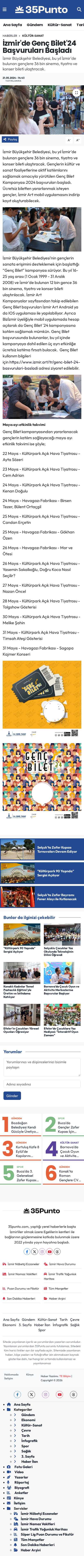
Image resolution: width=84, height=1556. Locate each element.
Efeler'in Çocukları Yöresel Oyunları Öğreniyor (21, 1030)
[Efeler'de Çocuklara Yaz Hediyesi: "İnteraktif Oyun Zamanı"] (62, 1014)
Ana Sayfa (12, 24)
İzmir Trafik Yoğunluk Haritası (60, 1276)
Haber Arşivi (57, 1298)
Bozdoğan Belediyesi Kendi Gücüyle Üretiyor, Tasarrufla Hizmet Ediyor (25, 1127)
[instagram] (45, 1394)
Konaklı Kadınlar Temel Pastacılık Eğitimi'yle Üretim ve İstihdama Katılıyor (18, 992)
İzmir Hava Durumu (62, 1264)
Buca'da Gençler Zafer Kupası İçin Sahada (68, 1127)
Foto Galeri (23, 1467)
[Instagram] (42, 1251)
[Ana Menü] (5, 9)
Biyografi (21, 1487)
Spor (61, 1118)
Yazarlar (21, 1477)
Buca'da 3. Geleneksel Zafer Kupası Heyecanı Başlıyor (26, 1175)
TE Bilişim (65, 1376)
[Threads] (57, 1251)
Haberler (10, 36)
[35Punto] (41, 9)
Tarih (63, 1319)
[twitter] (31, 1394)
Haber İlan (42, 1325)
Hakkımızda (11, 1374)
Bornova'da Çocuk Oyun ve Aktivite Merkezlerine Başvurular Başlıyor (61, 990)
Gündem (35, 24)
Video (19, 1472)
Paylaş (12, 139)
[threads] (73, 1394)
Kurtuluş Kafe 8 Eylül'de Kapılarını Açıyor (27, 1151)
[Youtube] (49, 1251)
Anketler (21, 1493)
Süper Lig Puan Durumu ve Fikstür (47, 1534)
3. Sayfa (25, 1325)
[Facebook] (27, 1251)
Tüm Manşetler (58, 1288)
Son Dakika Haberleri (21, 1298)
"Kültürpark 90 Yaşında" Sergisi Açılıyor (19, 949)
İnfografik (60, 1325)
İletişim (8, 1378)
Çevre (74, 1319)
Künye (29, 1374)
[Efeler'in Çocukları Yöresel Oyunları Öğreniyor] (21, 1014)
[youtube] (59, 1394)
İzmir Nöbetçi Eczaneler (23, 1264)
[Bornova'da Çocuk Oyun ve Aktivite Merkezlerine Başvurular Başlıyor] (62, 972)
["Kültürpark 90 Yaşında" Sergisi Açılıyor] (21, 934)
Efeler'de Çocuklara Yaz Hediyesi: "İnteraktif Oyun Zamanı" (61, 1032)
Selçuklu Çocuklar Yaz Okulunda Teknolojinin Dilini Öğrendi (58, 951)
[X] (34, 1251)
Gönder (12, 1096)
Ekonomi (9, 1325)
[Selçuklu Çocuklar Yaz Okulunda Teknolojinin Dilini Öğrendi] (62, 934)
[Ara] (79, 9)
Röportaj (21, 1482)
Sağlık (75, 1325)
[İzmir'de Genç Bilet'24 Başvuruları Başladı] (42, 109)
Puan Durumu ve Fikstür (23, 1288)
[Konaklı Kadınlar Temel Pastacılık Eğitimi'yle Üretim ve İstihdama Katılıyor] (21, 972)
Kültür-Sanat (60, 24)
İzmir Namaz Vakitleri (22, 1274)
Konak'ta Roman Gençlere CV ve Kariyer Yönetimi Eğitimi (68, 1175)
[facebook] (17, 1394)
